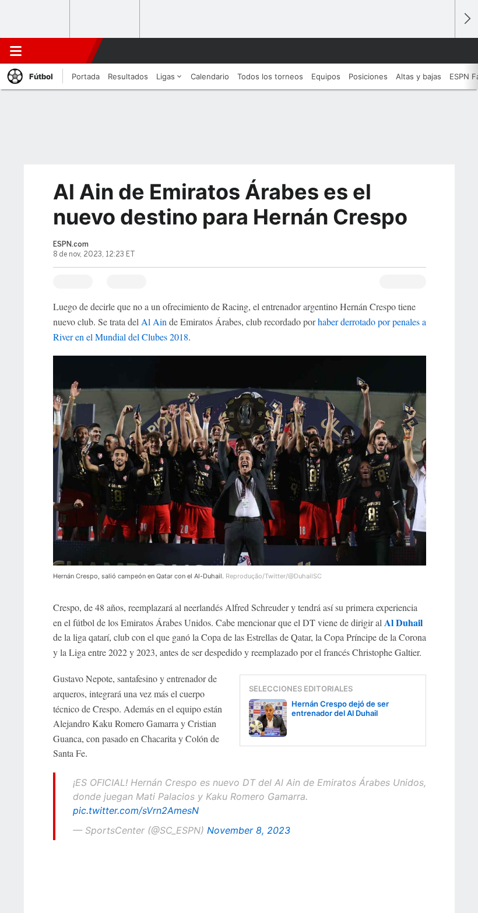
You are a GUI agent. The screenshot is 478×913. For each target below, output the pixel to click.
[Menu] (15, 51)
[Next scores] (466, 19)
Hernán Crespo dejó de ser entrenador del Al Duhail (340, 708)
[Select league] (35, 19)
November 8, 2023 (248, 830)
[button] (439, 51)
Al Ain (154, 321)
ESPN (60, 51)
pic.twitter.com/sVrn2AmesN (136, 810)
